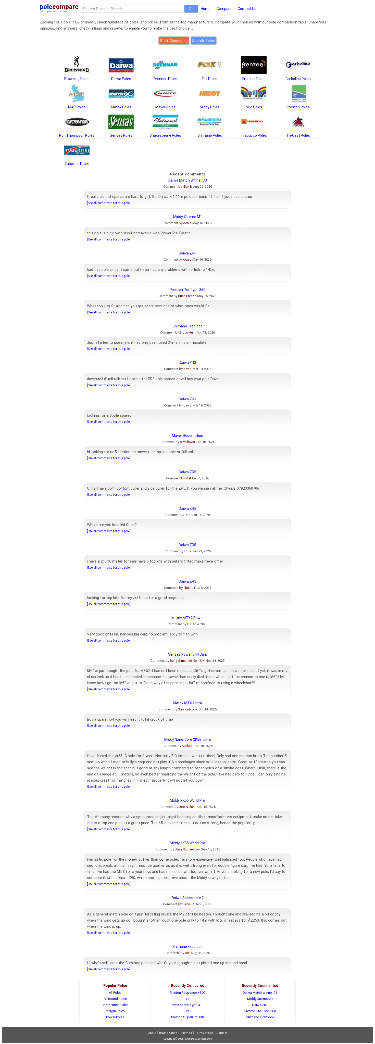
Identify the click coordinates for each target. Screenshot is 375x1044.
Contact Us (247, 9)
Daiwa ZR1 (187, 253)
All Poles (115, 993)
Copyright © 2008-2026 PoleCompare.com (187, 1038)
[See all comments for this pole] (108, 203)
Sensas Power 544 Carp (187, 654)
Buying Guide (168, 1033)
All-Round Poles (115, 999)
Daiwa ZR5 (187, 472)
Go (191, 9)
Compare (224, 9)
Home (205, 9)
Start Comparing (174, 41)
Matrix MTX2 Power (187, 618)
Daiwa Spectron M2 (188, 898)
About (152, 1033)
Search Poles (203, 41)
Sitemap (186, 1033)
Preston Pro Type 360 (187, 290)
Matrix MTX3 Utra (187, 703)
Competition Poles (115, 1005)
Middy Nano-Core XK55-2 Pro (187, 739)
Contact (222, 1033)
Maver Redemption (187, 436)
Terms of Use (204, 1033)
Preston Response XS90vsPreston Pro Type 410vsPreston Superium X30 (187, 1005)
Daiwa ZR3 (187, 363)
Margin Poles (115, 1011)
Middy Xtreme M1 (187, 217)
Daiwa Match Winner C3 (187, 180)
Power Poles (115, 1017)
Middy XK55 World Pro (187, 800)
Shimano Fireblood (187, 326)
